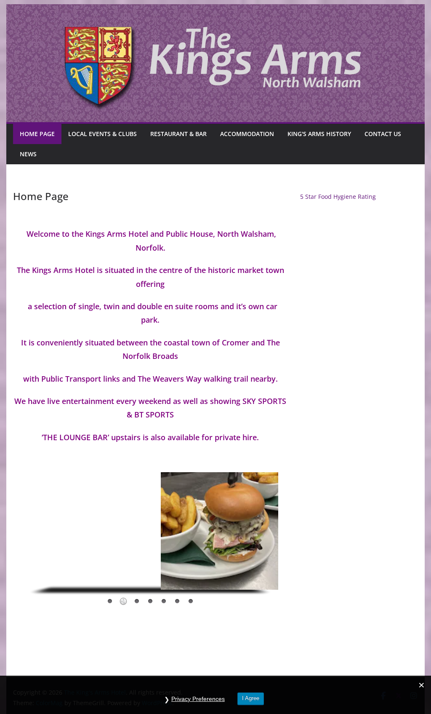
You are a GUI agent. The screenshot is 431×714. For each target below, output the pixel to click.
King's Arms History (319, 134)
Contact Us (382, 134)
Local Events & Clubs (102, 134)
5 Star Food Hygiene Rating (338, 197)
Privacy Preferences (198, 698)
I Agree (250, 698)
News (28, 154)
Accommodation (247, 134)
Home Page (37, 134)
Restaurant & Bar (178, 134)
